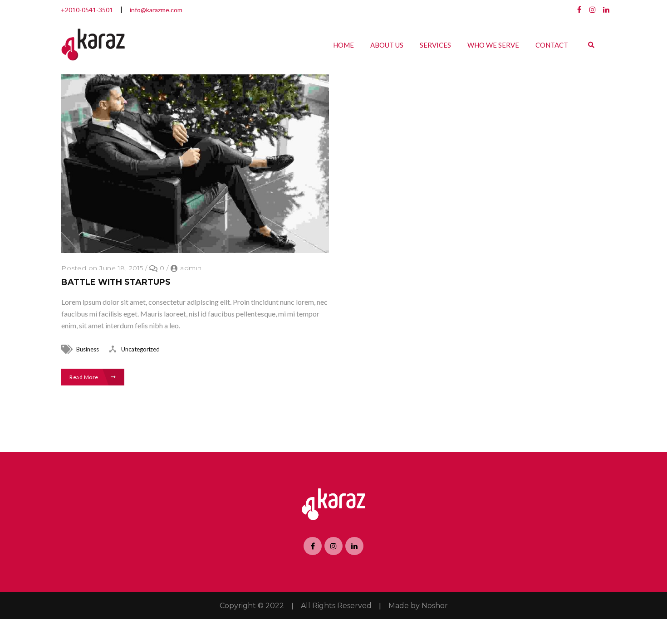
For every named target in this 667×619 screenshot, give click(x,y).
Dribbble (592, 9)
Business (87, 349)
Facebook (579, 9)
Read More (84, 377)
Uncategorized (140, 349)
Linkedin (606, 9)
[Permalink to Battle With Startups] (195, 250)
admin (191, 268)
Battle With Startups (116, 282)
